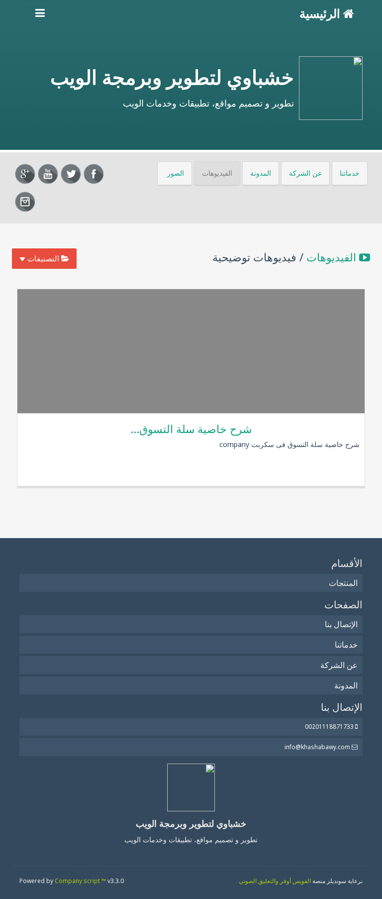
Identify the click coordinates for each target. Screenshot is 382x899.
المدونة (260, 173)
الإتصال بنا (341, 624)
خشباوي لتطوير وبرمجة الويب (172, 77)
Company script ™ (80, 881)
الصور (175, 173)
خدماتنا (350, 173)
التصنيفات (43, 258)
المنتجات (343, 582)
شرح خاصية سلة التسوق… (191, 428)
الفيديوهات (217, 173)
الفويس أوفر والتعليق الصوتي (275, 881)
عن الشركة (305, 173)
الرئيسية (321, 13)
